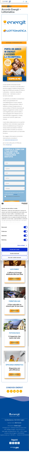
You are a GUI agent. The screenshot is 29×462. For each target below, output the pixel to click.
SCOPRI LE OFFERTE (14, 278)
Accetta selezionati (14, 253)
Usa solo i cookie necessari (14, 257)
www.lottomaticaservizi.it (11, 140)
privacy (15, 194)
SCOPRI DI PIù (14, 310)
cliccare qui (9, 144)
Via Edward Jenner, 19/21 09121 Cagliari (14, 420)
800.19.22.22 (18, 422)
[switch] (25, 231)
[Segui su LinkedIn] (16, 443)
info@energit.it (17, 425)
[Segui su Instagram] (13, 443)
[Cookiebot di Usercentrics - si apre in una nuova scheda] (21, 203)
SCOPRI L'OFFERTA (14, 374)
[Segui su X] (18, 443)
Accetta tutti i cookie (14, 249)
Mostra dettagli (21, 245)
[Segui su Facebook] (10, 443)
